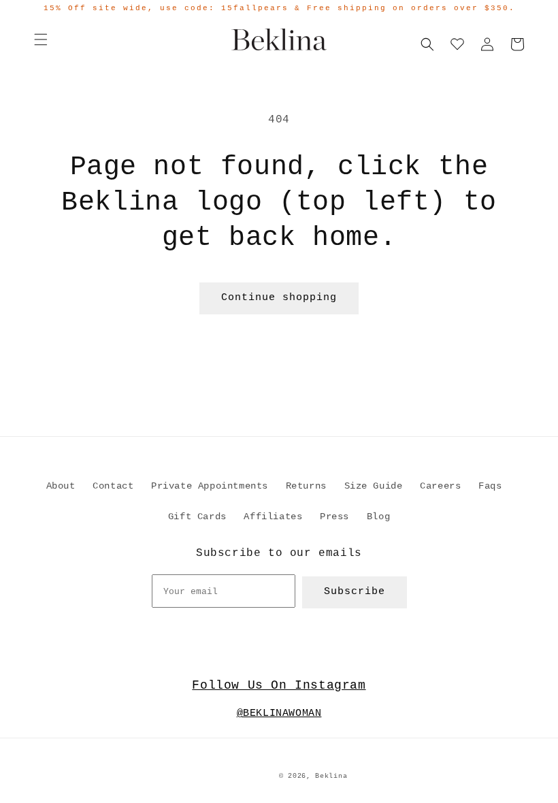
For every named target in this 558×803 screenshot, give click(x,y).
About (61, 485)
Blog (378, 516)
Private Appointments (209, 485)
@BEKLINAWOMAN (279, 713)
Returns (306, 485)
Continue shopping (279, 298)
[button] (41, 39)
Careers (440, 485)
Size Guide (373, 485)
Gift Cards (197, 516)
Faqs (490, 485)
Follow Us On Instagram (278, 685)
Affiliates (273, 516)
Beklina (331, 776)
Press (334, 516)
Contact (113, 485)
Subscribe (354, 591)
